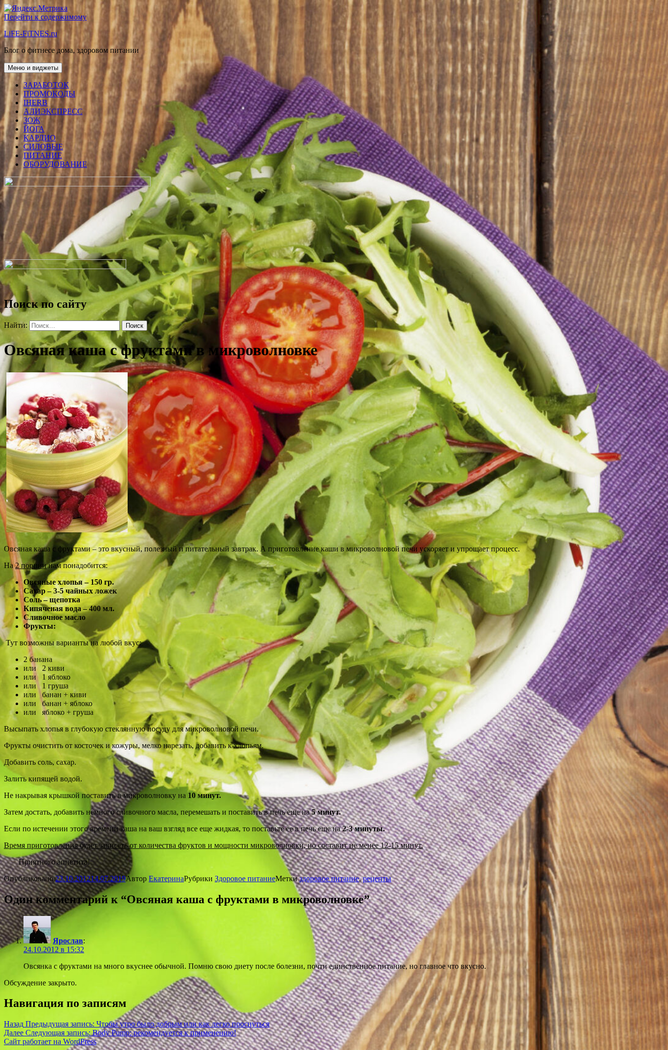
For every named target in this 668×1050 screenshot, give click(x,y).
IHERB (35, 102)
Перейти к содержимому (45, 17)
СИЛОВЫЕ (43, 146)
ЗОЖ (31, 120)
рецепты (377, 878)
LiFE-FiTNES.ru (30, 33)
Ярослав (68, 940)
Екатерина (166, 878)
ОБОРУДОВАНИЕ (55, 164)
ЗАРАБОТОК (46, 85)
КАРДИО (39, 138)
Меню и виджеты (33, 67)
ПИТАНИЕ (42, 155)
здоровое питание (329, 878)
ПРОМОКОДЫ (49, 94)
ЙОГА (34, 129)
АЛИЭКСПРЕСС (53, 111)
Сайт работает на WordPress (50, 1041)
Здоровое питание (245, 878)
